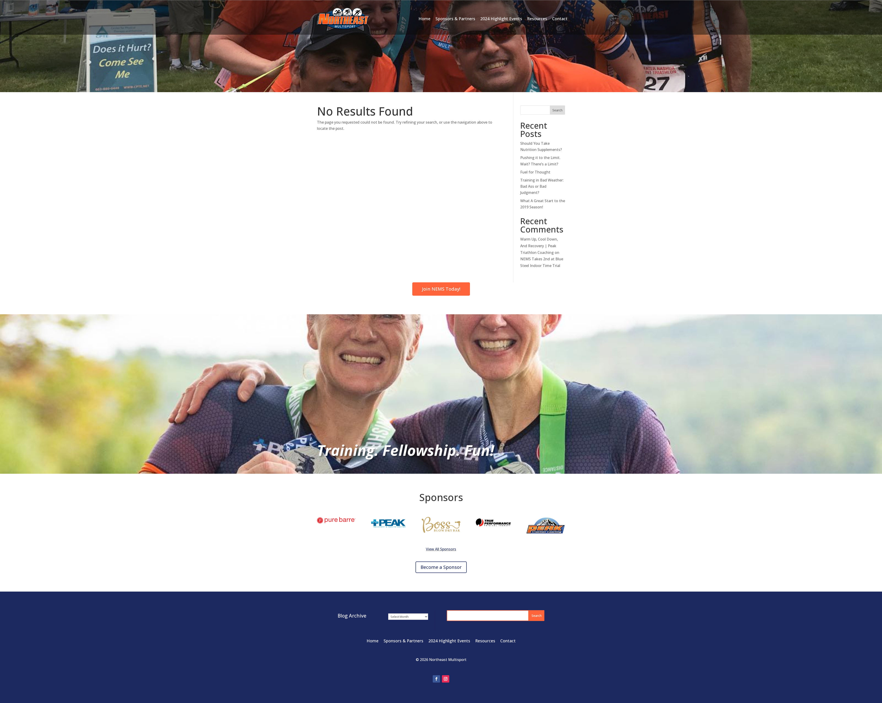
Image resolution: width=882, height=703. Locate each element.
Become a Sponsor (441, 567)
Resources (537, 18)
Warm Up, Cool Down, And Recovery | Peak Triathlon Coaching (539, 246)
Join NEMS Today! (441, 289)
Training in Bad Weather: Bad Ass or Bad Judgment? (542, 186)
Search (557, 110)
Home (424, 18)
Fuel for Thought (535, 172)
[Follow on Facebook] (436, 679)
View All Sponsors (441, 549)
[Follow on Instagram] (445, 679)
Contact (560, 18)
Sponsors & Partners (455, 18)
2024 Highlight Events (501, 18)
